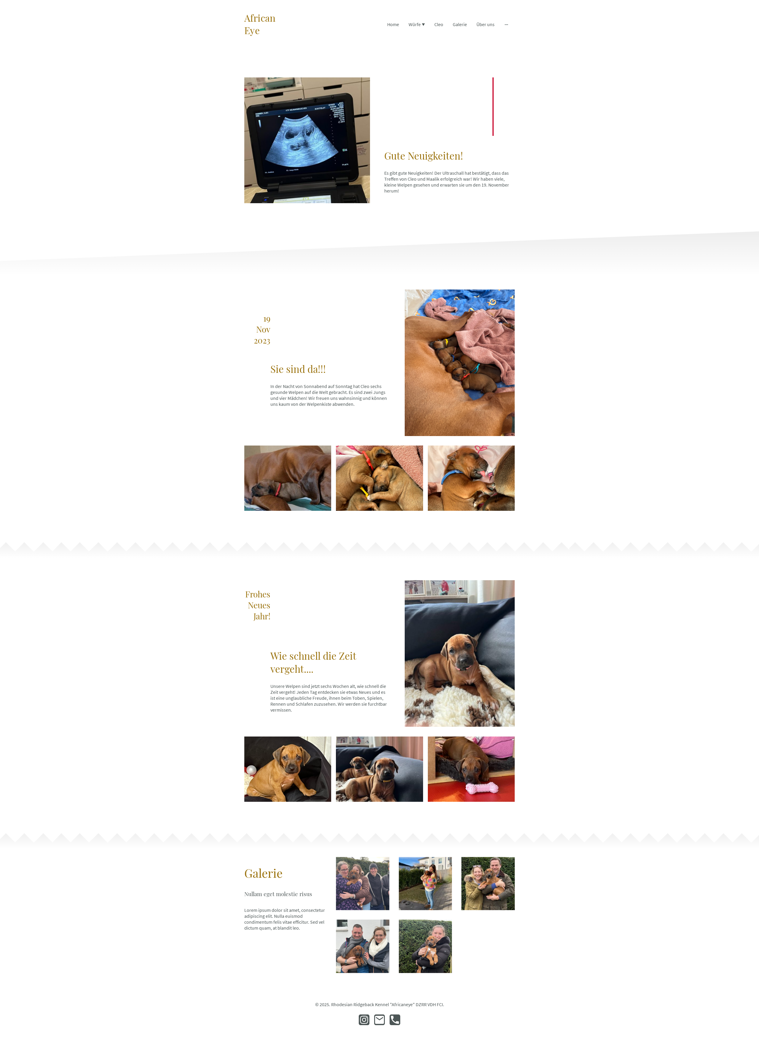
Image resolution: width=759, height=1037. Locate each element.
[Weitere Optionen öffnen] (506, 24)
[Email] (379, 1019)
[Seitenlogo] (265, 41)
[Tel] (395, 1019)
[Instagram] (364, 1019)
